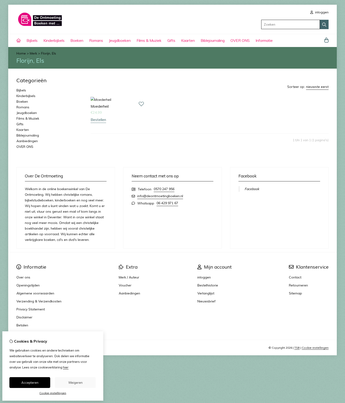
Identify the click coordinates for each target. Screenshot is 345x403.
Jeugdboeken (120, 40)
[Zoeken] (324, 24)
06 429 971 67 (167, 203)
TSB (297, 347)
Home (21, 53)
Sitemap (295, 293)
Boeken (76, 40)
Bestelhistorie (207, 285)
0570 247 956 (164, 189)
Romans (96, 40)
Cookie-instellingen (315, 347)
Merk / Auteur (129, 277)
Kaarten (188, 40)
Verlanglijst (205, 293)
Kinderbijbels (54, 40)
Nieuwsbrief (206, 301)
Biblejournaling (213, 40)
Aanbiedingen (27, 141)
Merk (33, 53)
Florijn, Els (48, 53)
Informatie (264, 40)
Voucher (125, 285)
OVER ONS (240, 40)
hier (66, 367)
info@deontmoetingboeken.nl (160, 196)
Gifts (171, 40)
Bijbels (32, 40)
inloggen (321, 12)
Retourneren (298, 285)
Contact (295, 277)
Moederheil (100, 106)
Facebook (252, 189)
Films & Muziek (149, 40)
